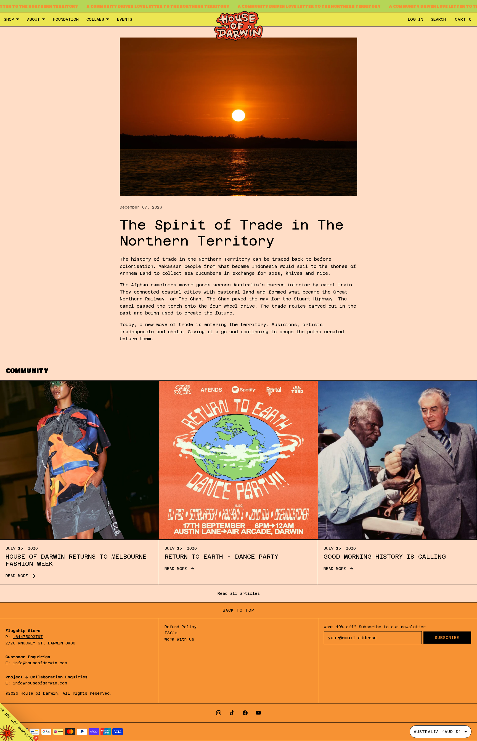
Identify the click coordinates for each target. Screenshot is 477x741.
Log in (415, 19)
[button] (19, 721)
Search (438, 19)
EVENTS (124, 19)
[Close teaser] (36, 738)
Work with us (179, 639)
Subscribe (447, 637)
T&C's (171, 633)
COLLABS (95, 19)
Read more (17, 576)
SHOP (9, 19)
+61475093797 (28, 637)
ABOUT (33, 19)
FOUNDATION (66, 19)
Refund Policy (181, 627)
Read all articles (239, 593)
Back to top (238, 610)
